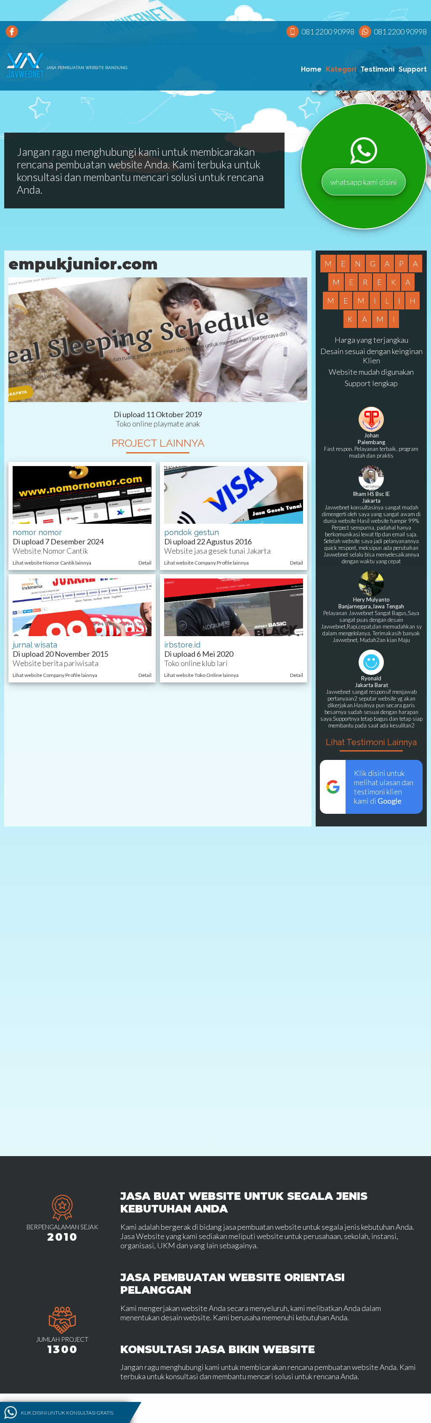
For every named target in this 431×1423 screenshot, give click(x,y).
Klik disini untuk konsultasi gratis (67, 1413)
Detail (145, 563)
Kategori (341, 69)
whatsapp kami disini (363, 182)
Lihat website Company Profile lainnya (206, 563)
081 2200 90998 (327, 31)
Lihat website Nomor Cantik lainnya (52, 563)
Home (311, 69)
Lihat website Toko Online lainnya (201, 675)
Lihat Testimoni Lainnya (371, 742)
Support (413, 69)
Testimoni (377, 69)
